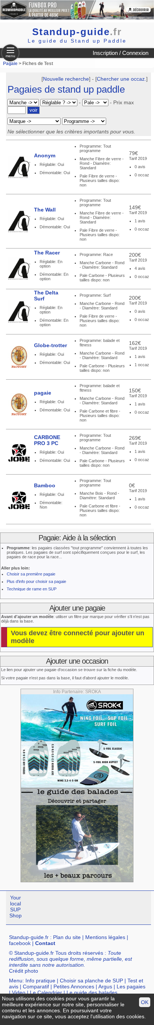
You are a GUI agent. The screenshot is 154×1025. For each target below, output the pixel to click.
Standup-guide (77, 31)
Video (18, 992)
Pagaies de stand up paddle (66, 89)
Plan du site (67, 937)
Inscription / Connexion (120, 53)
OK (144, 1002)
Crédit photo (23, 971)
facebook (20, 943)
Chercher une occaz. (121, 79)
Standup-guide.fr (29, 937)
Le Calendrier (46, 992)
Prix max (123, 102)
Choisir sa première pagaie (31, 574)
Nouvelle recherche (66, 79)
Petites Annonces (73, 987)
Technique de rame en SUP (31, 589)
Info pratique (40, 981)
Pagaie (10, 63)
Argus (105, 987)
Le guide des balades (92, 992)
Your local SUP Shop (15, 907)
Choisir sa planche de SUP (91, 981)
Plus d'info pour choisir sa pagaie (36, 581)
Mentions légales (105, 937)
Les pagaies (131, 987)
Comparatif (36, 987)
